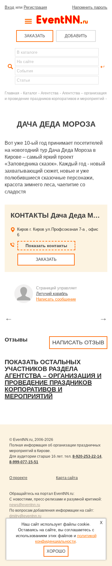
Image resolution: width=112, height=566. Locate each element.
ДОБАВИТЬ (76, 36)
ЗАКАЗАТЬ (34, 36)
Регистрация (35, 7)
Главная (12, 93)
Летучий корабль (52, 293)
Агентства (49, 93)
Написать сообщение (56, 299)
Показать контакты (46, 245)
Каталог (30, 93)
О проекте (18, 478)
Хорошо (56, 551)
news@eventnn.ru (24, 505)
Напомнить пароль (89, 7)
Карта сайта (67, 478)
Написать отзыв (78, 342)
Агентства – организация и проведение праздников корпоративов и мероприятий (53, 386)
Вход (9, 7)
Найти (9, 66)
